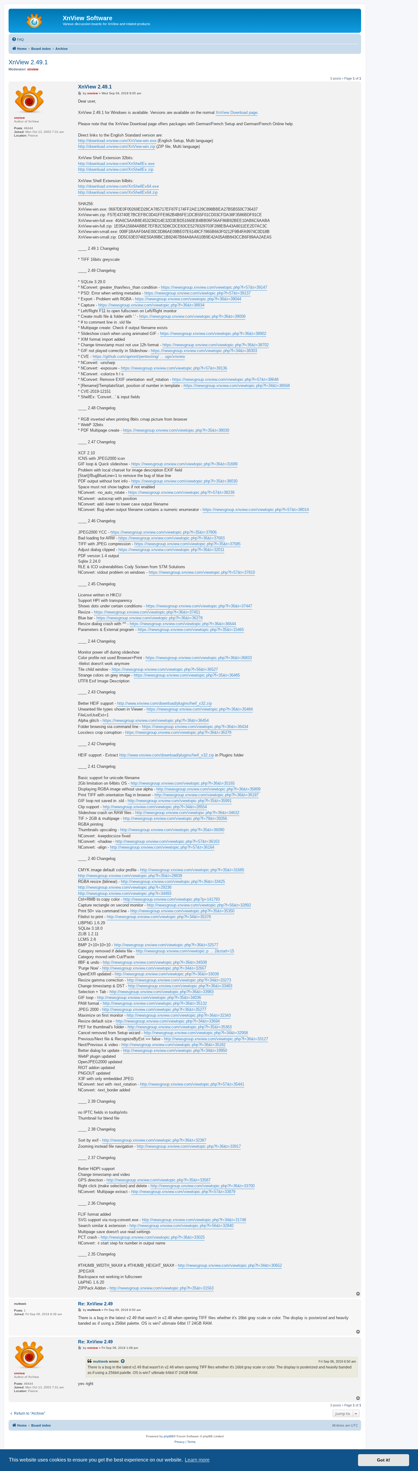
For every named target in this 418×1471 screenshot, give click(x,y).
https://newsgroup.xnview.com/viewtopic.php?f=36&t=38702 (215, 345)
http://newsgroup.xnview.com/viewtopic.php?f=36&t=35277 (154, 1009)
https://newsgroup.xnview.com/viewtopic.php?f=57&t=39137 (197, 293)
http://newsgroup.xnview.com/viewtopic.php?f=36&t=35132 (155, 1003)
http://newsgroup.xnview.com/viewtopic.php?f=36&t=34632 (187, 812)
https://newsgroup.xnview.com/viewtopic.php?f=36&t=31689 (184, 464)
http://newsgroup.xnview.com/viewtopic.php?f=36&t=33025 (153, 1237)
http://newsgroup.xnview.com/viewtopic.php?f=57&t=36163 (167, 841)
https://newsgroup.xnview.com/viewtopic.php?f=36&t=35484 (200, 709)
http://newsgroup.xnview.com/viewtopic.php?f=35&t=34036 (149, 997)
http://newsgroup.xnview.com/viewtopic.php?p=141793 (171, 899)
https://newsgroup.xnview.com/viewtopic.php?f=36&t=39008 (192, 316)
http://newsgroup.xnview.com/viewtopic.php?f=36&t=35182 (173, 1044)
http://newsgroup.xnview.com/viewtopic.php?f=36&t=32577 (166, 945)
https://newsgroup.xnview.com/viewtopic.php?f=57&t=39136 (174, 368)
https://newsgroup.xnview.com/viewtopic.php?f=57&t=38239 (181, 492)
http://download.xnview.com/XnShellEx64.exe (118, 186)
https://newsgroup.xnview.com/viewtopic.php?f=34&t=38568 (237, 385)
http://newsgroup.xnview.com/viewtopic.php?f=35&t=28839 (130, 875)
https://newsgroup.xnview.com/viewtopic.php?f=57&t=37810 (202, 572)
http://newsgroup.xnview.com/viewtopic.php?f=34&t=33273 (179, 980)
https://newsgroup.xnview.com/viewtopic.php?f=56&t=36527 (165, 669)
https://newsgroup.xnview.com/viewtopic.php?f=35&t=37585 (187, 544)
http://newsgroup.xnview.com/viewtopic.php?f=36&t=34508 (155, 962)
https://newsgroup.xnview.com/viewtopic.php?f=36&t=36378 (178, 732)
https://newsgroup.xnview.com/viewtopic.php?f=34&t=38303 (204, 350)
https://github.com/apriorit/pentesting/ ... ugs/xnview (139, 356)
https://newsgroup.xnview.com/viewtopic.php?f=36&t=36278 (149, 618)
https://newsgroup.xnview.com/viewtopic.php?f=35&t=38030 (176, 430)
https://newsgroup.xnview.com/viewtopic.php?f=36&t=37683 (171, 538)
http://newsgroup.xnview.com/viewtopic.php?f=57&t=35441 (192, 1084)
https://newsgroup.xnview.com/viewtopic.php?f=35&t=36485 (187, 675)
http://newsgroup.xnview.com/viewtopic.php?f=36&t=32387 (154, 1140)
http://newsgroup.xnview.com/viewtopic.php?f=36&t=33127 (216, 1039)
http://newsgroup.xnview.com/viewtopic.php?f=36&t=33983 (162, 991)
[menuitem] (18, 39)
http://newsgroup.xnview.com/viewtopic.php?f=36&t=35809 (208, 789)
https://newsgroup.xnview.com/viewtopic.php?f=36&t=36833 (199, 657)
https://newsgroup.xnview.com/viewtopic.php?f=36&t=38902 (213, 333)
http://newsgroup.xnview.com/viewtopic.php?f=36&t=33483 (180, 986)
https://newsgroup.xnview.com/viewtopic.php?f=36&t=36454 (156, 720)
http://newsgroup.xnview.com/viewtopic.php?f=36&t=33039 (167, 974)
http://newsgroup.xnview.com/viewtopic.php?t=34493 (124, 893)
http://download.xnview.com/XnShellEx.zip (115, 169)
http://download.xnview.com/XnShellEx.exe (116, 163)
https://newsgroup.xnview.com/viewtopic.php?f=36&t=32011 (171, 549)
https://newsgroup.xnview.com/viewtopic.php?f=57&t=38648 (225, 379)
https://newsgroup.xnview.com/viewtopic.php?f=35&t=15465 (191, 629)
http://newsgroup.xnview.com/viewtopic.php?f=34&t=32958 (196, 1032)
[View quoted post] (123, 1361)
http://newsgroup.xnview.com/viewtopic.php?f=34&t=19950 (175, 1050)
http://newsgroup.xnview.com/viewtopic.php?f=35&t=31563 (162, 1288)
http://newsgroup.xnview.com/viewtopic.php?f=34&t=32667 (154, 968)
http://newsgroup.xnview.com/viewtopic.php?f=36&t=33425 (173, 881)
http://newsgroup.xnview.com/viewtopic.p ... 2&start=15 (185, 951)
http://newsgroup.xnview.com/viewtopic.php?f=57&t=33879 (183, 1191)
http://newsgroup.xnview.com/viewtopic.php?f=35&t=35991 (180, 800)
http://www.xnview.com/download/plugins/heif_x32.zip (164, 703)
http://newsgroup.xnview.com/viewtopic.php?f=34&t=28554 (155, 807)
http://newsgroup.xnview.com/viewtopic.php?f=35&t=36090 (172, 829)
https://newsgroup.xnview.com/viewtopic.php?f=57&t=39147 (214, 287)
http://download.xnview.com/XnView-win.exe (117, 140)
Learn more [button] (197, 1459)
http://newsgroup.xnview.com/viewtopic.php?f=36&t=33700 (203, 1186)
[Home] (36, 20)
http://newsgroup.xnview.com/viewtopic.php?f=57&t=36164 (162, 847)
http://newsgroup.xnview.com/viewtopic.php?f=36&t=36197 (207, 795)
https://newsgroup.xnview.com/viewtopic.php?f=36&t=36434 (195, 726)
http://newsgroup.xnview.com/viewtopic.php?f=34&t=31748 (194, 1220)
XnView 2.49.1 (28, 62)
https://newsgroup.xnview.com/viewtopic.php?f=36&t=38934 (151, 305)
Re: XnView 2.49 (95, 1303)
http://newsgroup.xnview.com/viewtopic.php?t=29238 (124, 887)
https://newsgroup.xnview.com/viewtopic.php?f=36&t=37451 (147, 612)
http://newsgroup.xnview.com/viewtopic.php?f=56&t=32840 (181, 1225)
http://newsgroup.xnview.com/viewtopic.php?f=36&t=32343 (179, 1015)
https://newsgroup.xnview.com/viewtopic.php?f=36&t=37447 (199, 606)
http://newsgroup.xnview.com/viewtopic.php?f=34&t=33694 (168, 1021)
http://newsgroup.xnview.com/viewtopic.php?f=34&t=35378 (159, 916)
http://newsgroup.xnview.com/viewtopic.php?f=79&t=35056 (175, 818)
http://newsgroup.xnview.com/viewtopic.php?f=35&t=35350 (182, 911)
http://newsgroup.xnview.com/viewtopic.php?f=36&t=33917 (189, 1146)
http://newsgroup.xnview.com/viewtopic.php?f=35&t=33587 (158, 1180)
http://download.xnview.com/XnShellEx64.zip (118, 192)
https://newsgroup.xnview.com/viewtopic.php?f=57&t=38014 (256, 509)
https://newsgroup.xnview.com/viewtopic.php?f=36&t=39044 (188, 299)
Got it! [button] (383, 1460)
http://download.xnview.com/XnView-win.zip (116, 146)
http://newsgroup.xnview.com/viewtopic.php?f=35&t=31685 (192, 870)
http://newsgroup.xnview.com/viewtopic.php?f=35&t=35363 (180, 1027)
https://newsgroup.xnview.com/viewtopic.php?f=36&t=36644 (183, 623)
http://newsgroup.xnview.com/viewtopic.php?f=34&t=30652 (230, 1265)
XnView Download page (236, 112)
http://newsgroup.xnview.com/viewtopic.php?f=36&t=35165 (183, 783)
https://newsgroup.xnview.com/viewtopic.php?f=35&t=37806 (163, 532)
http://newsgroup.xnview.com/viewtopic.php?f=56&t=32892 (199, 905)
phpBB (169, 1436)
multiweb (100, 1361)
